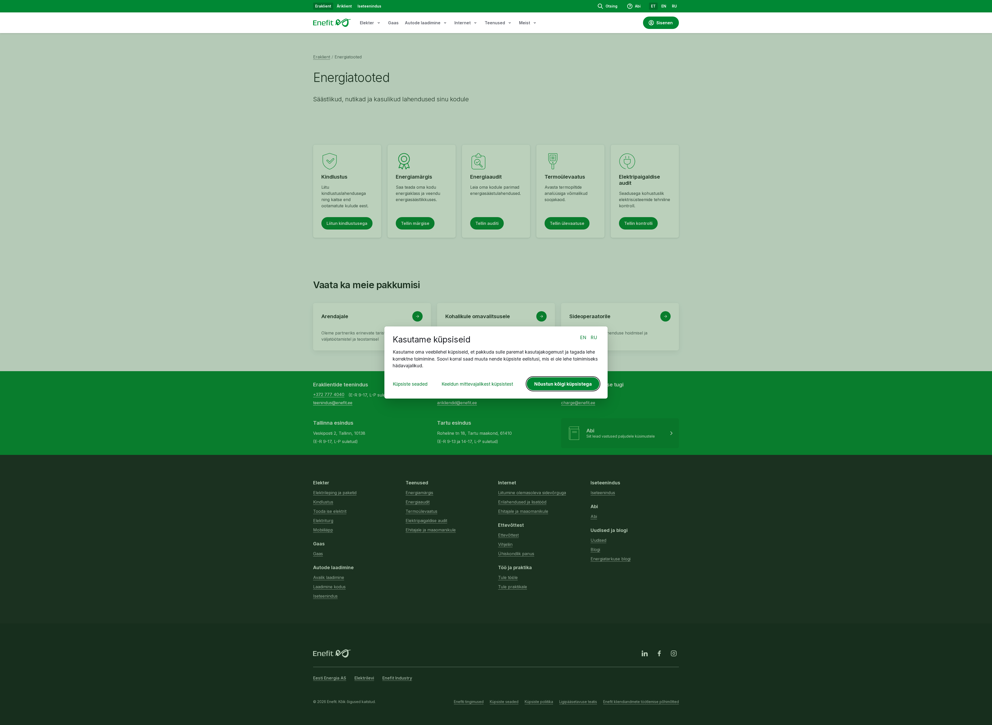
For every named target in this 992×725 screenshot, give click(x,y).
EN (583, 337)
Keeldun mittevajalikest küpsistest (477, 384)
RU (594, 337)
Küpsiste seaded (410, 384)
